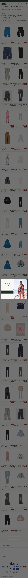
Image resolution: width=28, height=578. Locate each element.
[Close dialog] (26, 279)
